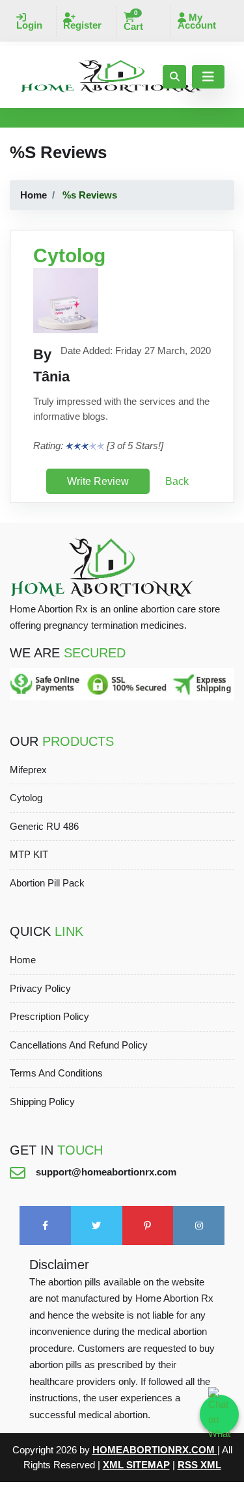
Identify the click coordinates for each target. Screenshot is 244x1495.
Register (82, 25)
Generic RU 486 (44, 826)
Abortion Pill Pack (47, 882)
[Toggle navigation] (208, 77)
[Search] (174, 77)
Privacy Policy (40, 988)
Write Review (98, 481)
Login (29, 25)
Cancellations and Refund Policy (79, 1044)
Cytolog (26, 797)
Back (177, 481)
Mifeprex (28, 769)
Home (33, 194)
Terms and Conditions (56, 1072)
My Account (197, 21)
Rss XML (199, 1464)
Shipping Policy (42, 1101)
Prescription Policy (49, 1016)
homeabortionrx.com (154, 1449)
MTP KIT (29, 854)
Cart (133, 22)
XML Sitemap (136, 1464)
